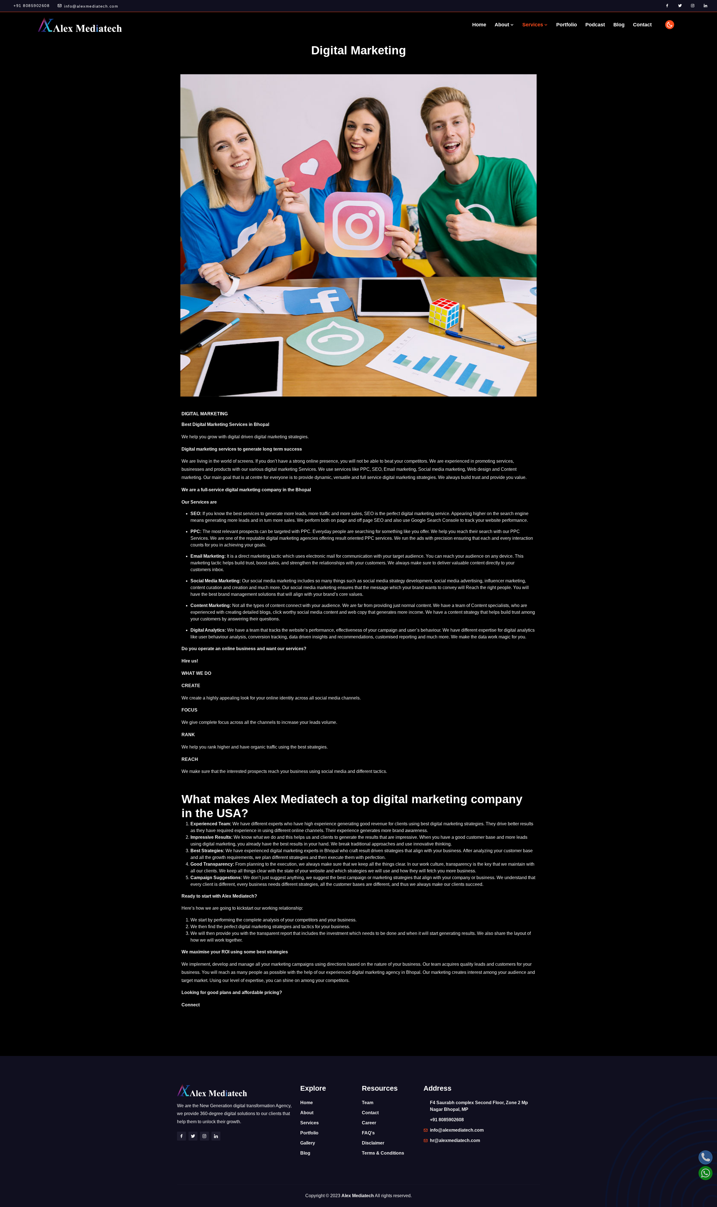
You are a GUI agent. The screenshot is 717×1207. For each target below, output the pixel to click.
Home (479, 24)
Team (367, 1102)
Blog (619, 24)
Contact (642, 24)
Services (533, 24)
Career (369, 1122)
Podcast (595, 24)
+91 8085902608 (31, 5)
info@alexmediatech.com (91, 6)
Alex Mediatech (357, 1195)
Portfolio (566, 24)
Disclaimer (373, 1143)
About (503, 24)
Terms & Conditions (383, 1153)
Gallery (307, 1143)
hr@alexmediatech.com (455, 1140)
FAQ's (368, 1132)
